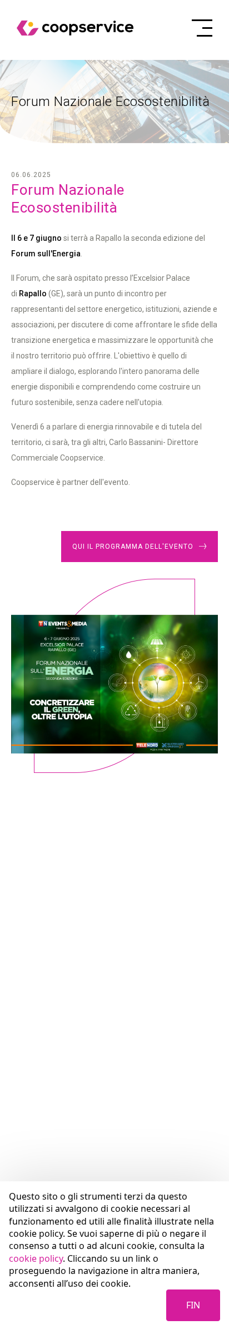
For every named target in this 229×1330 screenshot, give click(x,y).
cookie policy (36, 1258)
